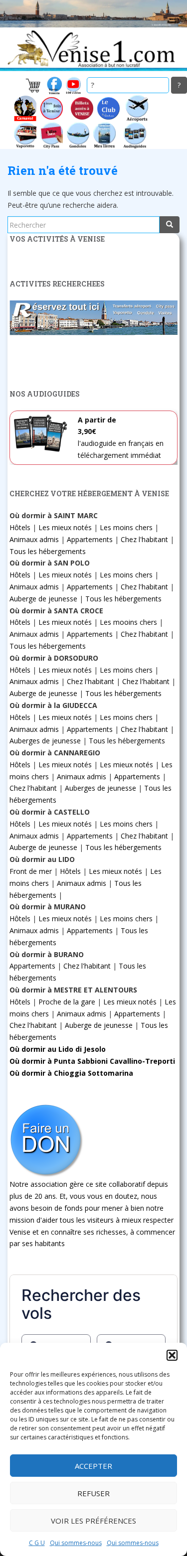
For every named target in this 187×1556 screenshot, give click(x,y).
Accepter (93, 1466)
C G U (37, 1543)
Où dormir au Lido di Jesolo (57, 1049)
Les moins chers (126, 527)
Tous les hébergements (47, 551)
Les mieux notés (65, 527)
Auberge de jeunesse (43, 598)
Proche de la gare (66, 1001)
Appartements (90, 539)
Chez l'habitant (144, 539)
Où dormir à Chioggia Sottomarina (71, 1073)
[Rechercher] (170, 224)
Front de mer (30, 871)
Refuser (93, 1493)
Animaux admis (34, 539)
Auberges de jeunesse (45, 740)
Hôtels (19, 527)
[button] (172, 1355)
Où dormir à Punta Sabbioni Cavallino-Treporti (92, 1061)
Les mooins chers (128, 622)
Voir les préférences (93, 1521)
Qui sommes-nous (76, 1543)
